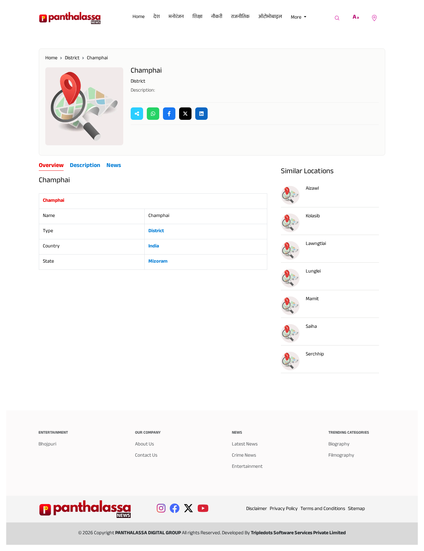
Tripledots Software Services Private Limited (298, 533)
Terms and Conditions (322, 509)
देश (156, 17)
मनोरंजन (176, 17)
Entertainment (247, 467)
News (113, 166)
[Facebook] (169, 113)
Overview (51, 166)
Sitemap (356, 509)
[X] (185, 113)
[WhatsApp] (153, 113)
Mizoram (158, 262)
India (153, 246)
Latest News (245, 444)
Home (139, 17)
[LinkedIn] (201, 113)
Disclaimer (256, 509)
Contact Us (146, 456)
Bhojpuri (47, 444)
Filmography (341, 456)
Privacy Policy (284, 509)
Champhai (97, 58)
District (72, 58)
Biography (339, 444)
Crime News (244, 456)
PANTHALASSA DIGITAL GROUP (148, 533)
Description (85, 166)
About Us (144, 444)
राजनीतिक (240, 17)
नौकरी (216, 17)
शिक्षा (197, 17)
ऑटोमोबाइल (270, 17)
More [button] (296, 18)
